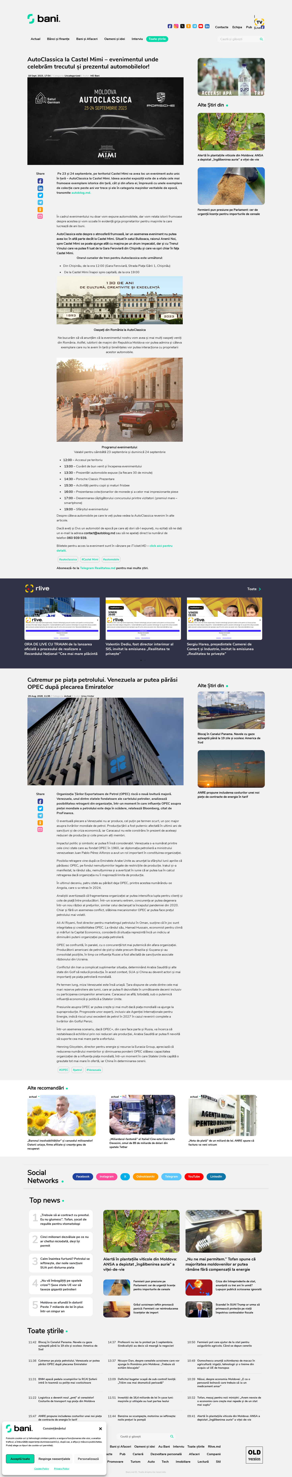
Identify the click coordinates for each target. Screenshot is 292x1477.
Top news (44, 1201)
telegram (194, 26)
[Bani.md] (254, 1455)
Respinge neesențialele (54, 1459)
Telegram (41, 203)
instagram (176, 26)
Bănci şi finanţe (58, 39)
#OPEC (63, 1070)
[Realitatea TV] (259, 22)
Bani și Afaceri (87, 39)
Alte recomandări (45, 1088)
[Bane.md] (85, 19)
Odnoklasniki (41, 210)
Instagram (107, 1177)
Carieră (138, 1454)
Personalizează (88, 1459)
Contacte (221, 27)
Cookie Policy (41, 1468)
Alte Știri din (211, 105)
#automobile (111, 559)
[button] (100, 1429)
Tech (165, 1462)
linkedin (207, 26)
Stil (218, 1462)
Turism (135, 1462)
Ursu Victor (87, 696)
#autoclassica (68, 559)
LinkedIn (41, 188)
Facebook (41, 181)
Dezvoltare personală (166, 1454)
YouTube (194, 1177)
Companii (214, 1454)
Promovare (115, 1462)
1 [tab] (141, 660)
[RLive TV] (37, 589)
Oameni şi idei (114, 39)
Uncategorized (72, 75)
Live (258, 28)
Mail (40, 216)
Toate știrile (157, 39)
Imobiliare (183, 1462)
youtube (200, 26)
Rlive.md (214, 1446)
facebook (170, 26)
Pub (249, 27)
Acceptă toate (20, 1459)
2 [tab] (145, 660)
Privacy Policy (61, 1468)
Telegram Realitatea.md (97, 568)
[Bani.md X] (182, 26)
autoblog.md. (81, 193)
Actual (35, 39)
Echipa (237, 27)
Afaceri (194, 1454)
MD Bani (95, 75)
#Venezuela (94, 1070)
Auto (151, 1462)
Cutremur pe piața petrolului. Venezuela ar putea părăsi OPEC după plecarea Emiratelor (102, 683)
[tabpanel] (62, 627)
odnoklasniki (188, 26)
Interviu (137, 39)
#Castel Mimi (90, 559)
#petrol (77, 1070)
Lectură (203, 1462)
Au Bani (164, 1446)
